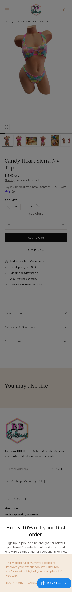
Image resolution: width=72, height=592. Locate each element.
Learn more (15, 582)
